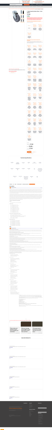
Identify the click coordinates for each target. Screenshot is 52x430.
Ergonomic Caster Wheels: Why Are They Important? (40, 421)
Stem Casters (16, 6)
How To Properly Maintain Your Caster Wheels (40, 417)
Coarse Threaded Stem (28, 8)
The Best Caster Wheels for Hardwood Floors (40, 423)
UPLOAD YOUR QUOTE (27, 4)
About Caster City (30, 410)
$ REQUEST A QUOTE (40, 4)
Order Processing (30, 406)
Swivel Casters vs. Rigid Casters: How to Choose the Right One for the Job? (40, 415)
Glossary (30, 412)
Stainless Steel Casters (27, 6)
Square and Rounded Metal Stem (39, 8)
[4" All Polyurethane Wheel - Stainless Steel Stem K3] (26, 382)
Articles (41, 6)
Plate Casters (13, 6)
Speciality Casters (38, 6)
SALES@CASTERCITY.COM (38, 1)
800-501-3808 (26, 1)
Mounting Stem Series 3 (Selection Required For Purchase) (33, 40)
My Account (30, 404)
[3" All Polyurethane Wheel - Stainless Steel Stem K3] (26, 372)
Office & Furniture (34, 6)
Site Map (30, 415)
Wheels (19, 6)
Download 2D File (12, 72)
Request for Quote (30, 153)
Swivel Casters (12, 8)
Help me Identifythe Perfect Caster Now (32, 4)
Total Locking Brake (22, 6)
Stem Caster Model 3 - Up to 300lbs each (22, 8)
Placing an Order (30, 405)
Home (9, 8)
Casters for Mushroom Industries (12, 376)
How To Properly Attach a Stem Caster (40, 419)
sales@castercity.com (14, 410)
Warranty (30, 413)
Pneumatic (31, 6)
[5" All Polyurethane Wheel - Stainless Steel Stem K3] (26, 392)
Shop (10, 6)
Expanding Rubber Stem (33, 8)
